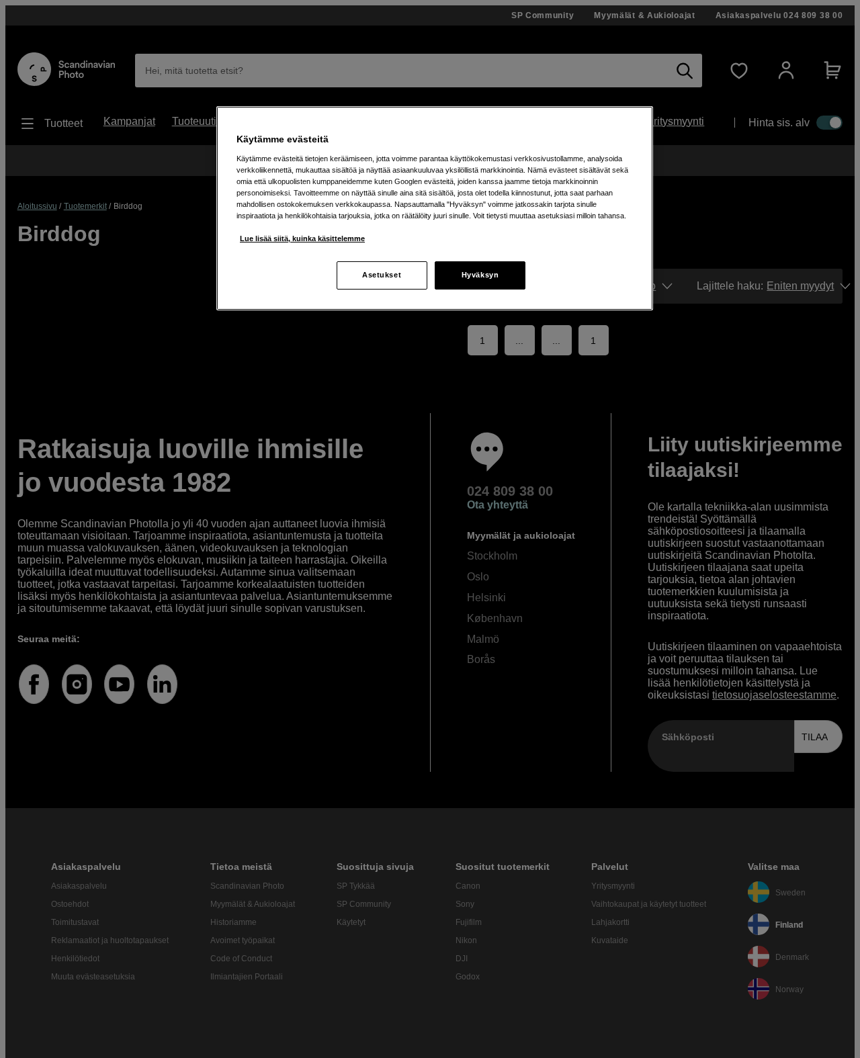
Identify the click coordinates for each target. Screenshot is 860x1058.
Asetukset (381, 275)
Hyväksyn (480, 275)
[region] (434, 208)
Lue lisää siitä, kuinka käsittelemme (302, 238)
